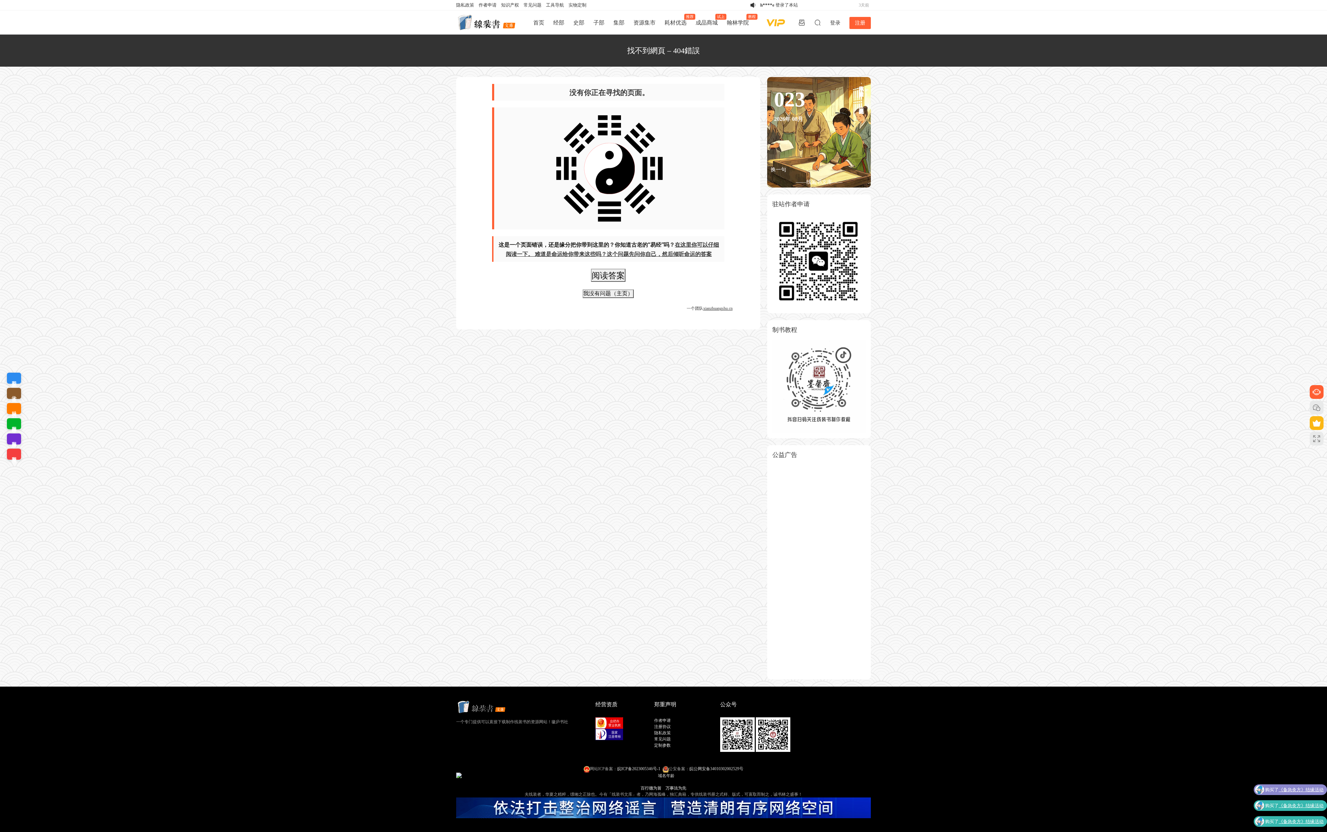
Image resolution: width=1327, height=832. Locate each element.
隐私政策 (465, 5)
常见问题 (533, 5)
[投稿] (801, 22)
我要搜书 (14, 454)
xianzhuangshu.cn (718, 308)
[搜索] (817, 22)
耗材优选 (678, 20)
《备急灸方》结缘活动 (1301, 791)
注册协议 (662, 726)
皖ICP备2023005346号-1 (638, 768)
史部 (578, 23)
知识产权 (510, 5)
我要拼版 (14, 439)
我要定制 (14, 378)
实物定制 (577, 5)
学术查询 (14, 393)
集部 (618, 23)
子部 (598, 23)
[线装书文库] (487, 22)
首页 (538, 23)
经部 (558, 23)
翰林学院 (740, 20)
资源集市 (644, 23)
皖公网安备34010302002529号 (716, 768)
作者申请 (488, 5)
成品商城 (709, 20)
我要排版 (14, 423)
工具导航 (555, 5)
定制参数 (662, 745)
